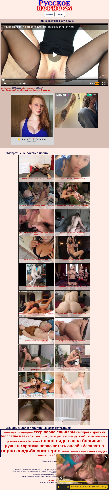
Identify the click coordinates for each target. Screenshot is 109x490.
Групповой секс (13, 90)
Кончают (36, 90)
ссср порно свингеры (54, 432)
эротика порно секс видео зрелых (18, 433)
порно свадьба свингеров (30, 450)
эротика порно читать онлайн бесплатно (63, 446)
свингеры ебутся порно (54, 455)
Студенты (45, 90)
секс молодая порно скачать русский (60, 436)
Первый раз (26, 90)
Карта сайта (54, 480)
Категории (49, 14)
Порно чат (59, 14)
